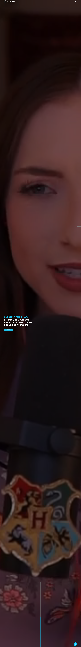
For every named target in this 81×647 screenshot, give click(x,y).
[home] (9, 1)
